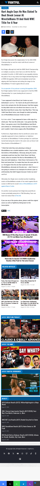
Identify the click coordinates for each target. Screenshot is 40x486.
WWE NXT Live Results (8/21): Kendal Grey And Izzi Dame (20, 420)
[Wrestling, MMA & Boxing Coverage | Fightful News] (12, 2)
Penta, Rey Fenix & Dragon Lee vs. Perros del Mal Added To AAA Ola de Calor (10, 282)
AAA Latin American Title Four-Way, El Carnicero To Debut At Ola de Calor (10, 303)
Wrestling (5, 8)
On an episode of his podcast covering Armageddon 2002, (19, 88)
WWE (9, 210)
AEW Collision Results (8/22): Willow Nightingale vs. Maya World (20, 403)
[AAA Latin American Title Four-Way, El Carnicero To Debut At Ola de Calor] (10, 294)
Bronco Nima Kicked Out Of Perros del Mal (28, 282)
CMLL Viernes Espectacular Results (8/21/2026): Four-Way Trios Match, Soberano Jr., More (19, 412)
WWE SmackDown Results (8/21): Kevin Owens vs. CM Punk (19, 427)
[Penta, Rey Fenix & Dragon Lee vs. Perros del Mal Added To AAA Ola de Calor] (10, 274)
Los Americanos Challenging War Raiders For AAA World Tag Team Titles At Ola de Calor (29, 303)
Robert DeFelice (7, 27)
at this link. (18, 196)
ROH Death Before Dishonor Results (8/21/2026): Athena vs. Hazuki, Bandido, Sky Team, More (20, 436)
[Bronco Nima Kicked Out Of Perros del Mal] (30, 274)
